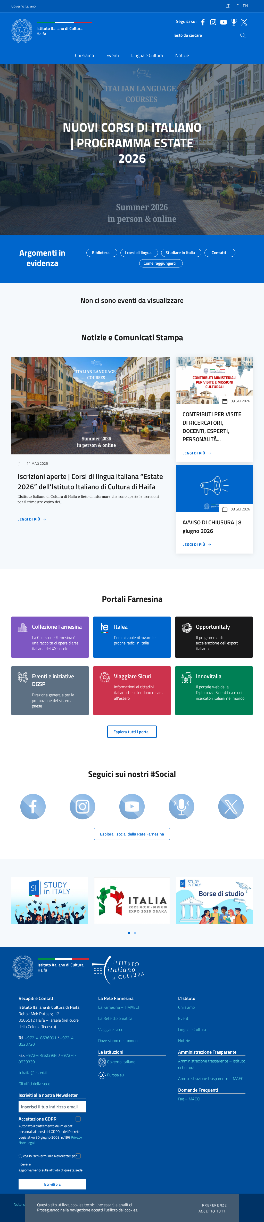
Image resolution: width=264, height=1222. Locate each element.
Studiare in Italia (180, 251)
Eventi (183, 1018)
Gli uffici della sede (34, 1084)
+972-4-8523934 (41, 1055)
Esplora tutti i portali (132, 732)
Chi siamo (186, 1007)
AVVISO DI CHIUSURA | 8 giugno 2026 (212, 526)
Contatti (219, 251)
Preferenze (214, 1205)
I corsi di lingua (138, 251)
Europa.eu (115, 1075)
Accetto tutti (213, 1211)
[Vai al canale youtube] (222, 22)
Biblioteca (101, 251)
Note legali (22, 1204)
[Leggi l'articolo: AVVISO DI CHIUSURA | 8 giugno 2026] (214, 488)
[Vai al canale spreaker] (232, 22)
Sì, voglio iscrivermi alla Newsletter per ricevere (48, 1156)
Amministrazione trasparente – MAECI (211, 1078)
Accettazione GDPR (37, 1118)
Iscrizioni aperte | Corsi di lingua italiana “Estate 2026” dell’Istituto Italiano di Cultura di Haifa (90, 481)
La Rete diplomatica (115, 1018)
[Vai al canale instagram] (212, 22)
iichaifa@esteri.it (33, 1072)
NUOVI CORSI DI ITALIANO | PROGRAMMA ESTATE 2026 (132, 143)
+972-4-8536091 (40, 1038)
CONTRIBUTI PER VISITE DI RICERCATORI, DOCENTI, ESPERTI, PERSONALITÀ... (212, 426)
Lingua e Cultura (192, 1029)
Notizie (184, 1040)
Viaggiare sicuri (110, 1029)
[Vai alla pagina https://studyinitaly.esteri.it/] (49, 900)
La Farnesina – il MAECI (118, 1007)
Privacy (76, 1137)
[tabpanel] (49, 902)
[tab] (129, 933)
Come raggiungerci (160, 261)
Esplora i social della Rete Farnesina (132, 834)
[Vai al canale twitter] (243, 22)
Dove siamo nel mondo (117, 1040)
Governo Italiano (23, 6)
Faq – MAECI (189, 1099)
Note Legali (27, 1142)
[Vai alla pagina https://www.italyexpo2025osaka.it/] (132, 900)
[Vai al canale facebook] (201, 22)
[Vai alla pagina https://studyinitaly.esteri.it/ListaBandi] (214, 900)
